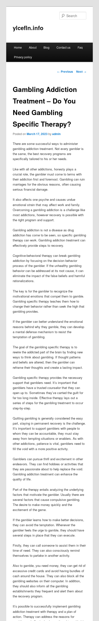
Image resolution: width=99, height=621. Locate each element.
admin (56, 134)
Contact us (63, 47)
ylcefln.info (28, 28)
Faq (80, 47)
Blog (46, 47)
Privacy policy (23, 57)
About (33, 47)
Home (18, 47)
